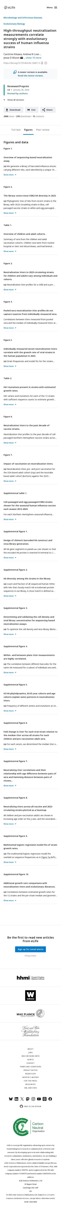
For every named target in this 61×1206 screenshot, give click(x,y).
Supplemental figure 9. (16, 836)
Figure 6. (8, 416)
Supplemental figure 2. (16, 569)
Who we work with (31, 1056)
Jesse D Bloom (13, 57)
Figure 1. (8, 148)
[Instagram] (33, 1100)
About (31, 1049)
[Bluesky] (11, 1100)
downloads (23, 116)
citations (38, 116)
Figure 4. (8, 301)
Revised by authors (17, 93)
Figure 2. (8, 186)
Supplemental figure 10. (16, 874)
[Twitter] (22, 1100)
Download (15, 109)
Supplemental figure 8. (16, 797)
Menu (50, 7)
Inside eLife (30, 1074)
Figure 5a (45, 857)
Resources (30, 1084)
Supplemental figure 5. (16, 684)
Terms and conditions (30, 1067)
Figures (28, 129)
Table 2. (8, 378)
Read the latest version (30, 75)
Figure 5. (8, 340)
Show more (9, 174)
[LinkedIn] (16, 1100)
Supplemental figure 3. (16, 608)
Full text (16, 129)
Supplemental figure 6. (16, 722)
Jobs (30, 1052)
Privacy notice (30, 955)
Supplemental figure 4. (16, 646)
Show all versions (15, 99)
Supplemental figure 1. (16, 531)
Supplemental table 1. (15, 493)
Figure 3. (8, 263)
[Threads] (44, 1100)
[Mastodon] (28, 1100)
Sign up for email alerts (30, 949)
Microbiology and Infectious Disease (23, 17)
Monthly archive (30, 1077)
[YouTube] (39, 1100)
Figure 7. (8, 454)
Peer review (42, 129)
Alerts (30, 1059)
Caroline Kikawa (13, 54)
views (9, 116)
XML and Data (30, 1088)
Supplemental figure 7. (16, 761)
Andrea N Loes (31, 54)
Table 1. (8, 225)
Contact (31, 1063)
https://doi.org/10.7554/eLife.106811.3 (22, 63)
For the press (30, 1081)
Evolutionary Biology (14, 23)
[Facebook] (50, 1100)
